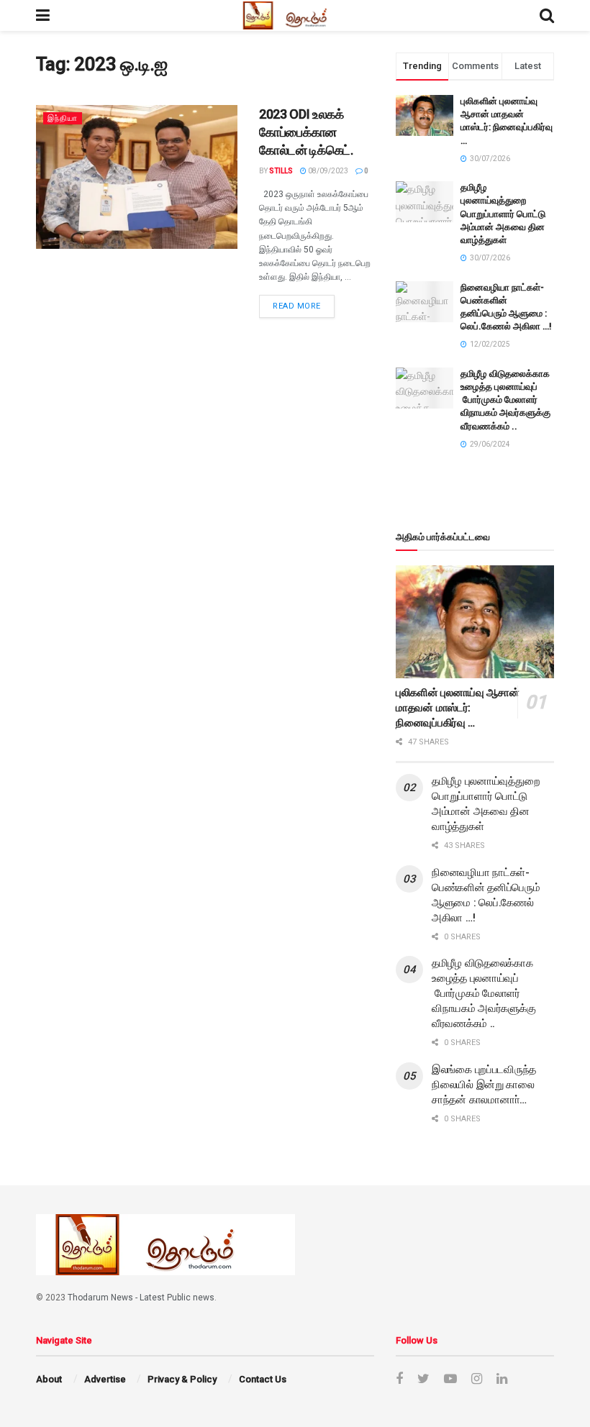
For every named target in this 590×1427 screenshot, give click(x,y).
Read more (297, 306)
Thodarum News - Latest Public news (141, 1297)
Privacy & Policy (182, 1379)
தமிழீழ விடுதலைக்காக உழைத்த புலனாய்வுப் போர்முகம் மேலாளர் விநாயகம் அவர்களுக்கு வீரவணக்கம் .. (505, 400)
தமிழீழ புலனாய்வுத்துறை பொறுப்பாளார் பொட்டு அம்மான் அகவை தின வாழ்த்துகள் (502, 213)
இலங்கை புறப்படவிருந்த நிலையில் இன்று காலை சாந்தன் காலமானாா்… (484, 1084)
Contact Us (262, 1379)
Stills (281, 171)
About (49, 1379)
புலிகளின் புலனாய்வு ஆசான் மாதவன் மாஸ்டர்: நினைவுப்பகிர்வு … (457, 707)
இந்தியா (62, 118)
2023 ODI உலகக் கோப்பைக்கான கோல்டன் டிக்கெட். (306, 132)
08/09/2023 (327, 171)
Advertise (105, 1379)
